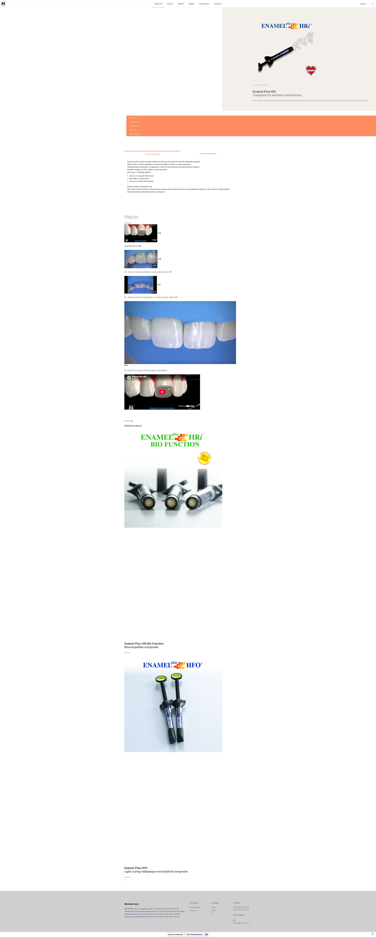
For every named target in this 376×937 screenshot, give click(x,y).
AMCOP (213, 910)
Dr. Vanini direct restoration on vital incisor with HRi (151, 297)
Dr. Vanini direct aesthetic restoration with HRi (148, 272)
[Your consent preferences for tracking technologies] (372, 933)
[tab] (180, 236)
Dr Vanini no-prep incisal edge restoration (145, 370)
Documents (193, 910)
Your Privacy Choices (194, 934)
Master (213, 907)
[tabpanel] (180, 392)
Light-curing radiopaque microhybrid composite (156, 869)
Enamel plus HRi (132, 246)
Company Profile (194, 907)
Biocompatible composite (144, 645)
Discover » (128, 653)
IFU (212, 914)
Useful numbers (239, 915)
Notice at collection (175, 934)
